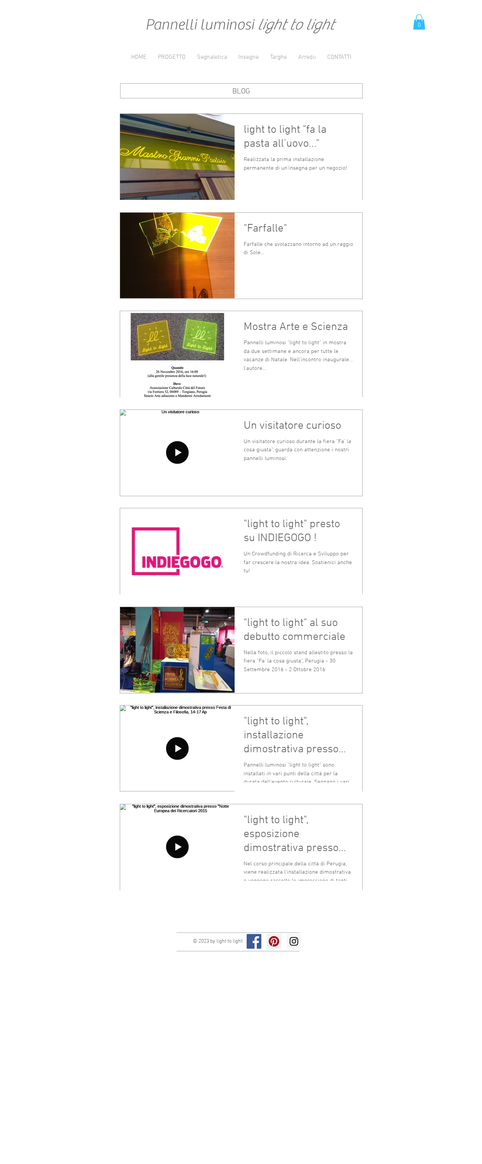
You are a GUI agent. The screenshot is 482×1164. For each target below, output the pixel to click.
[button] (419, 22)
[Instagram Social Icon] (294, 941)
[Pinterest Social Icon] (274, 941)
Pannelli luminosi (201, 25)
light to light (295, 25)
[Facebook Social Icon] (254, 941)
